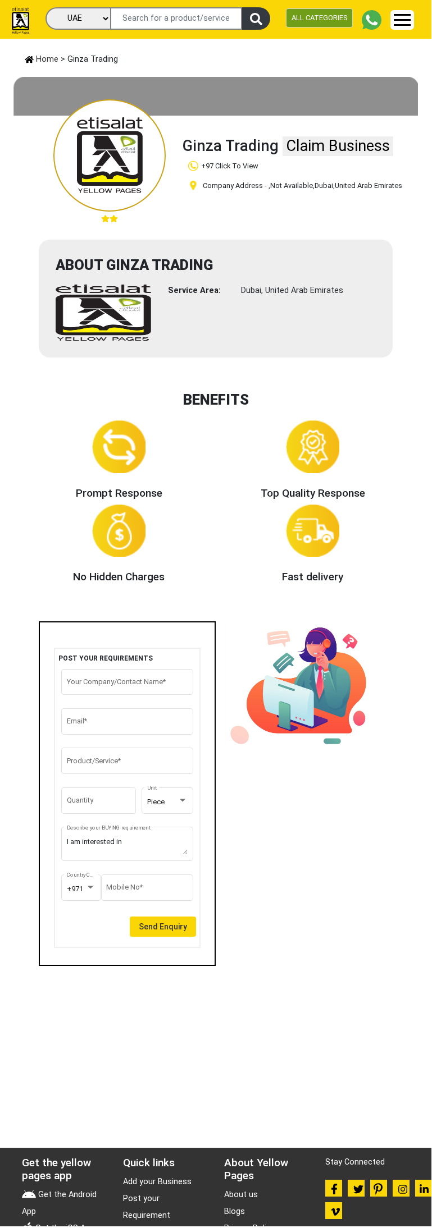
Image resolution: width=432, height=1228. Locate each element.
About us (241, 1194)
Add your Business (157, 1181)
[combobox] (167, 802)
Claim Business (338, 146)
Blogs (234, 1211)
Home (46, 59)
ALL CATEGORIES (319, 17)
